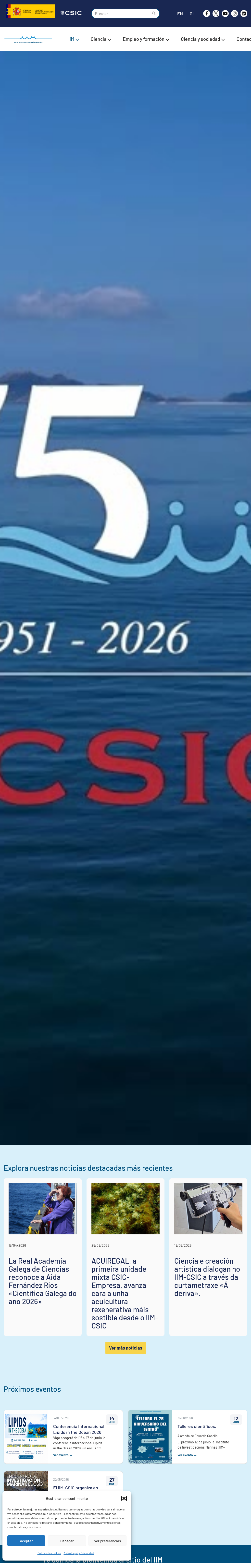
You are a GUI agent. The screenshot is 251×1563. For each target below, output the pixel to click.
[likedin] (243, 13)
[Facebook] (206, 13)
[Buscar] (154, 13)
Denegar (67, 1541)
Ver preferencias (107, 1541)
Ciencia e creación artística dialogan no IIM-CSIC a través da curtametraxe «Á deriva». (207, 1277)
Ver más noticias (125, 1348)
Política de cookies (49, 1553)
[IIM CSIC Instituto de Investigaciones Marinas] (29, 39)
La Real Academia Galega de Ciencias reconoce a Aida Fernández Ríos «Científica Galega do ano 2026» (43, 1281)
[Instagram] (234, 13)
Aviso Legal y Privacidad (79, 1553)
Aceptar (26, 1541)
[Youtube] (225, 13)
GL (192, 13)
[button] (124, 1498)
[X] (216, 13)
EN (180, 13)
